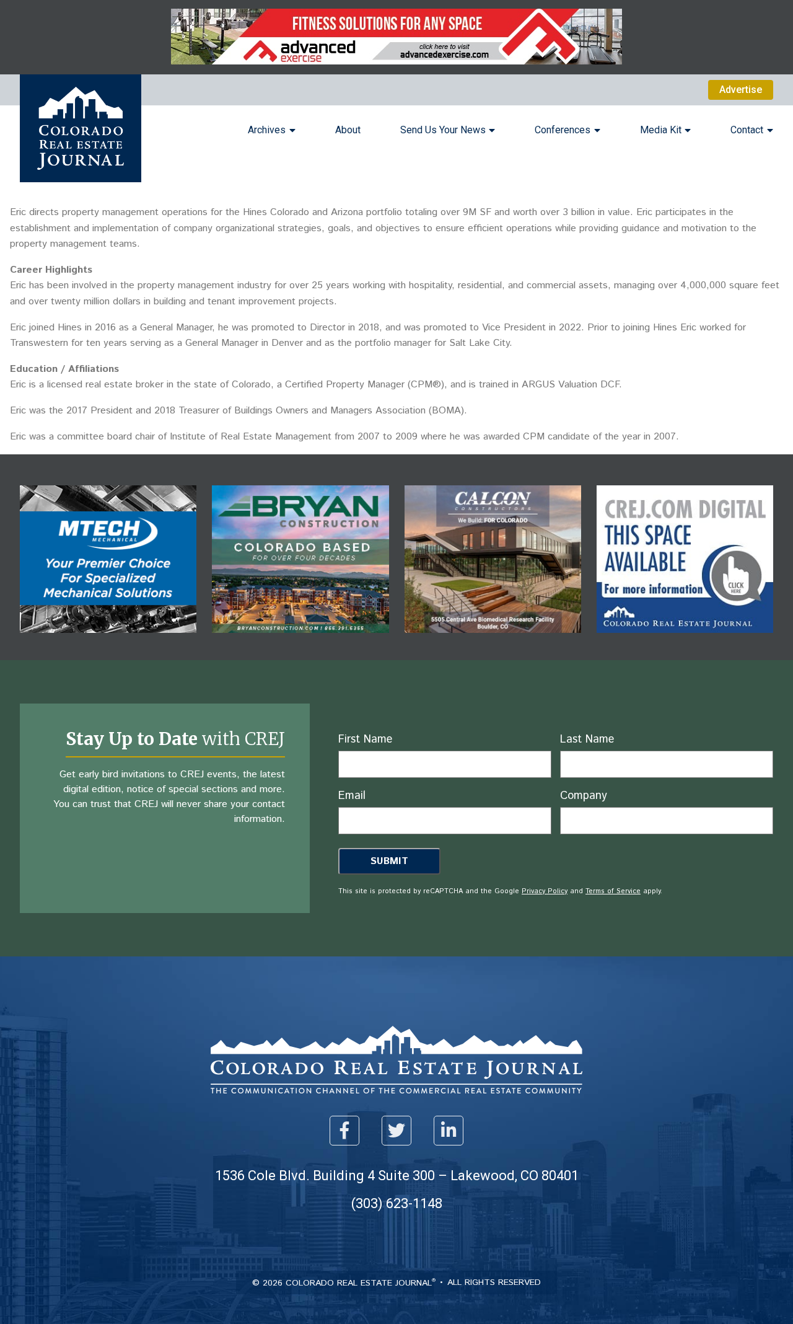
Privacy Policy (544, 891)
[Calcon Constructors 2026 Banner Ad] (493, 642)
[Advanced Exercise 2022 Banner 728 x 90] (396, 61)
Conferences (562, 130)
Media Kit (660, 130)
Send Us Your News (443, 130)
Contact (746, 130)
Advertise (740, 89)
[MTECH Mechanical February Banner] (108, 642)
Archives (267, 130)
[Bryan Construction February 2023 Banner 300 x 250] (300, 642)
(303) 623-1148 (396, 1203)
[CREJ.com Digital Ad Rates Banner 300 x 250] (685, 642)
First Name (365, 739)
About (348, 130)
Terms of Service (613, 891)
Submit (389, 861)
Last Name (587, 739)
